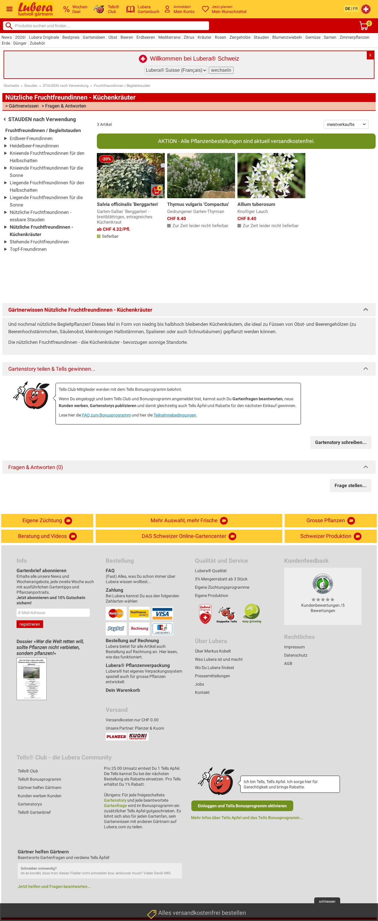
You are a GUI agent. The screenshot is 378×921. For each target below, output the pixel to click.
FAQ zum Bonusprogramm (106, 415)
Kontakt (202, 692)
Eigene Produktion (211, 595)
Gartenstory (115, 800)
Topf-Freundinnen (28, 249)
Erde (6, 43)
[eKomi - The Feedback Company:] (322, 583)
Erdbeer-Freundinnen (31, 138)
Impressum (294, 647)
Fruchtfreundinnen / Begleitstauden (122, 86)
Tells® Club (28, 771)
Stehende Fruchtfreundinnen (39, 242)
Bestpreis (70, 37)
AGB (288, 663)
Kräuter (204, 37)
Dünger (20, 43)
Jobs (199, 684)
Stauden (261, 37)
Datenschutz (295, 655)
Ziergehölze (239, 37)
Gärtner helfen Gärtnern (39, 787)
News (6, 37)
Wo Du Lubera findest (214, 667)
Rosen (220, 37)
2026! (20, 37)
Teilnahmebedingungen (175, 415)
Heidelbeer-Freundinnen (34, 146)
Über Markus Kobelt (213, 651)
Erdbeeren (145, 37)
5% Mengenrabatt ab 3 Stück (221, 579)
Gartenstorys (30, 804)
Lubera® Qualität (211, 570)
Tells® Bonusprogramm (39, 779)
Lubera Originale (44, 37)
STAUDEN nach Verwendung (66, 86)
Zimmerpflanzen (354, 37)
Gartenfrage (115, 805)
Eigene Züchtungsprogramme (222, 587)
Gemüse (312, 37)
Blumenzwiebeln (287, 37)
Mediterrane (169, 37)
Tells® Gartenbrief (34, 812)
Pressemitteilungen (212, 675)
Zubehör (37, 43)
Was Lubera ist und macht (219, 659)
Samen (330, 37)
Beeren (126, 37)
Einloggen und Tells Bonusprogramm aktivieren (242, 805)
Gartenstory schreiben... (341, 442)
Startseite (11, 86)
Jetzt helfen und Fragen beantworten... (54, 886)
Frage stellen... (351, 485)
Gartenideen (94, 37)
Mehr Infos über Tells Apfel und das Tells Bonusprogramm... (247, 817)
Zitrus (189, 37)
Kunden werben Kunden (39, 795)
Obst (112, 37)
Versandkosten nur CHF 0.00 (132, 719)
